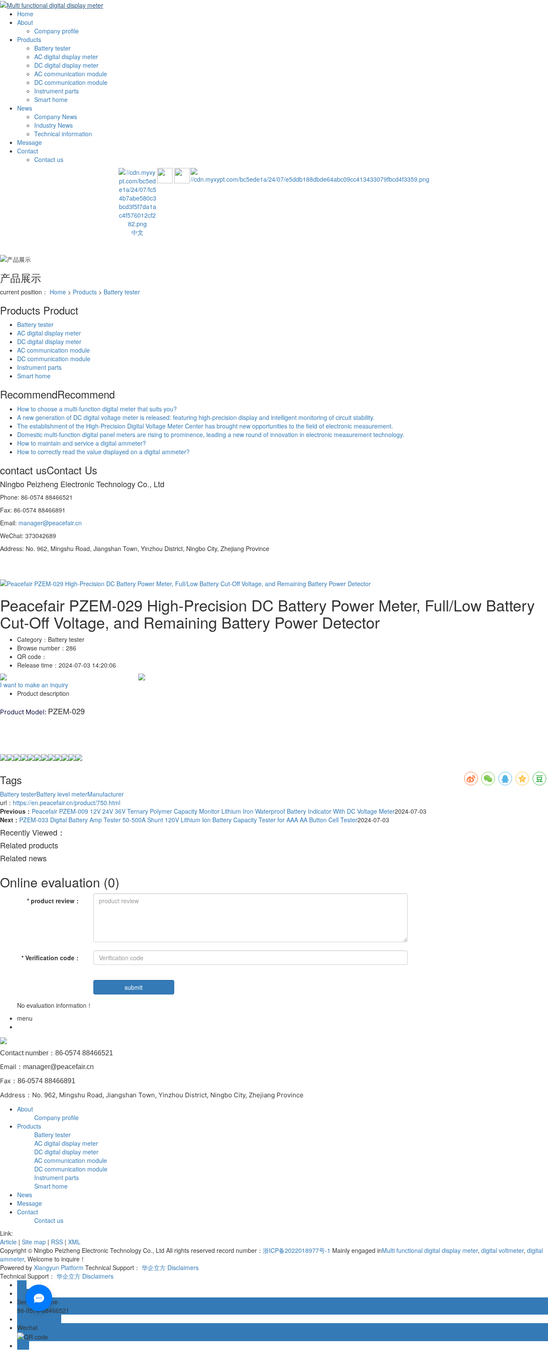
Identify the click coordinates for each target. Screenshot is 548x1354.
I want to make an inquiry (34, 684)
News (24, 108)
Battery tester (52, 48)
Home (25, 13)
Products (29, 39)
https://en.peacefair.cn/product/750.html (66, 802)
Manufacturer (105, 794)
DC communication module (70, 82)
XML (74, 1241)
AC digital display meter (66, 56)
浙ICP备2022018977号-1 (297, 1250)
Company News (55, 116)
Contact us (48, 159)
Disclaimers (183, 1267)
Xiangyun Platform (58, 1267)
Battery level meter (61, 794)
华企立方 (154, 1267)
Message (29, 142)
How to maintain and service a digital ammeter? (81, 443)
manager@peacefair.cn (50, 522)
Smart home (51, 99)
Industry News (53, 125)
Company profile (56, 31)
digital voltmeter (502, 1250)
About (25, 22)
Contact (27, 151)
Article (8, 1241)
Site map (34, 1241)
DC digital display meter (66, 65)
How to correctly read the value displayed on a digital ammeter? (103, 451)
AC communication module (70, 73)
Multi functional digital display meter (430, 1250)
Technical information (63, 133)
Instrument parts (56, 91)
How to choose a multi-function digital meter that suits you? (97, 408)
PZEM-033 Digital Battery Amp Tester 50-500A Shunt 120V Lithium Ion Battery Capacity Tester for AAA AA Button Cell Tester (188, 819)
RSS (57, 1241)
